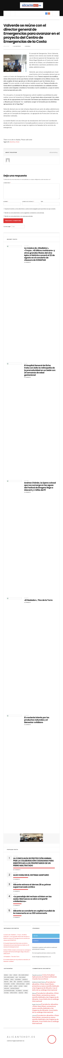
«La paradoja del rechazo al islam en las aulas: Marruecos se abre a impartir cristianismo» (32, 899)
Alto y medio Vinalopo (23, 975)
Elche (25, 363)
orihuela (17, 142)
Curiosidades (18, 979)
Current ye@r (7, 226)
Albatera (6, 975)
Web (42, 201)
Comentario (7, 182)
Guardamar (19, 981)
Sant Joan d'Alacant (14, 988)
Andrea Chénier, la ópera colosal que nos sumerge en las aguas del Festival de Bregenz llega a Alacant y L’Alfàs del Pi (40, 486)
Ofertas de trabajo (20, 983)
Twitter (35, 935)
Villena (26, 992)
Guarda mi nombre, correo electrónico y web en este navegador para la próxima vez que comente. (30, 208)
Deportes (6, 981)
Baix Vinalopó (22, 977)
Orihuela (27, 46)
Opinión (26, 597)
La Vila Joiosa (26, 981)
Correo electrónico (28, 201)
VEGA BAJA (21, 992)
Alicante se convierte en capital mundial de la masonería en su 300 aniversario (34, 912)
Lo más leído (7, 983)
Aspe (17, 977)
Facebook (35, 940)
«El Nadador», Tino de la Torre (38, 600)
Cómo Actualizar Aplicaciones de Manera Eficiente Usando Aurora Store (44, 977)
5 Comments (16, 905)
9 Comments (16, 879)
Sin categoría (19, 990)
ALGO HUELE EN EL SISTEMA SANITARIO (31, 875)
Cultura (26, 245)
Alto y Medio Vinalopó (9, 977)
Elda (15, 981)
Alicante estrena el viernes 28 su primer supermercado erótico (32, 885)
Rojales (25, 986)
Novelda (13, 983)
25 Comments (16, 869)
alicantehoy (17, 46)
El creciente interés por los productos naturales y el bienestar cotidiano (36, 720)
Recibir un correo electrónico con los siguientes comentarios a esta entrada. (24, 212)
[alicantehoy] (31, 5)
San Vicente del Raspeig (9, 990)
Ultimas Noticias (13, 992)
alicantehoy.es (21, 1037)
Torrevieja (25, 990)
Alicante (26, 715)
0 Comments (27, 262)
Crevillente (6, 979)
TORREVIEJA (6, 992)
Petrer (10, 986)
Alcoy (11, 975)
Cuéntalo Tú (24, 979)
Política (15, 986)
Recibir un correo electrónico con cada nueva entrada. (19, 216)
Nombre (5, 201)
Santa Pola (6, 988)
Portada (15, 856)
